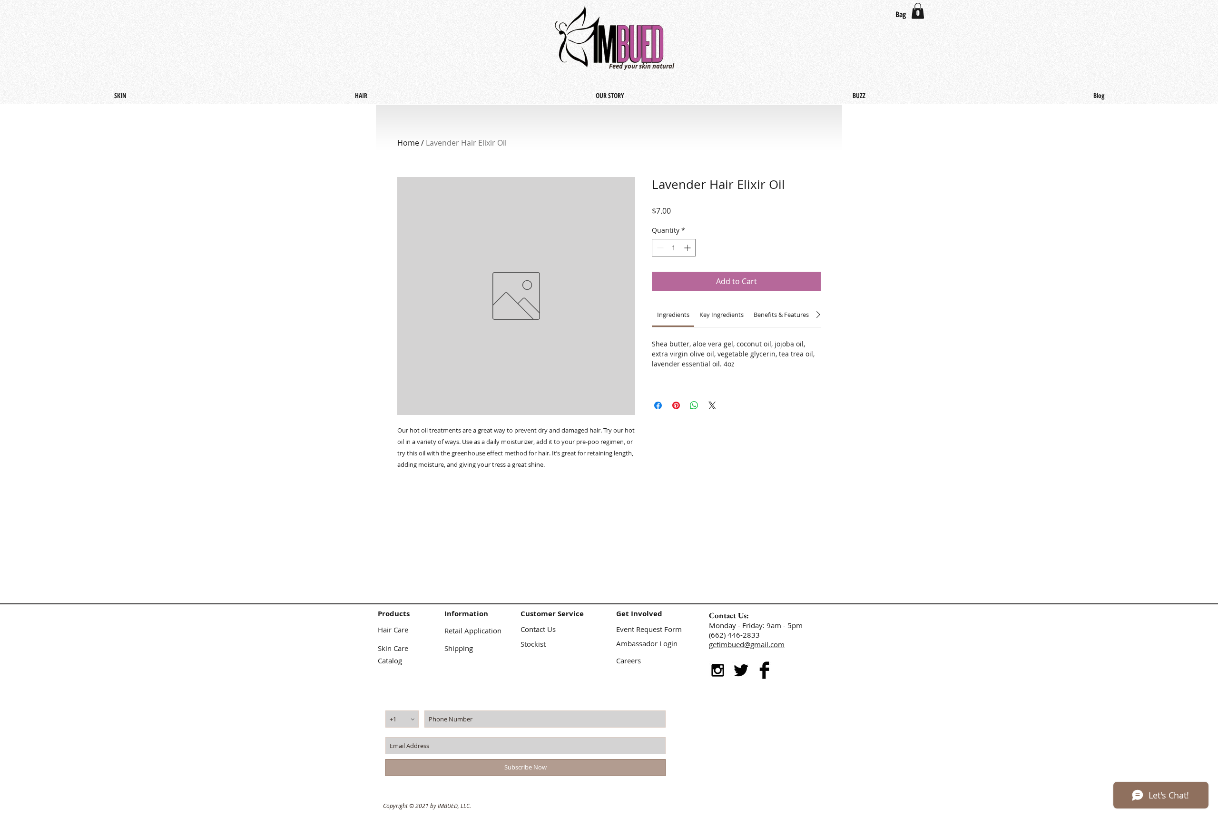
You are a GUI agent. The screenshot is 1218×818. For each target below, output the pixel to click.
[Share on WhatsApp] (694, 405)
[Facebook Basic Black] (764, 670)
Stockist (533, 644)
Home (408, 143)
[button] (917, 11)
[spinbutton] (673, 247)
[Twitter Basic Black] (741, 670)
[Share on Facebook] (658, 405)
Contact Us (538, 629)
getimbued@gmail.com (747, 644)
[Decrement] (659, 247)
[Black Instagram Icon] (718, 670)
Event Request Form (649, 629)
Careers (628, 660)
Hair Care (393, 629)
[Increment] (688, 247)
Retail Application (472, 630)
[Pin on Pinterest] (676, 405)
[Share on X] (712, 405)
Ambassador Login (647, 643)
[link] (673, 314)
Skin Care (393, 648)
